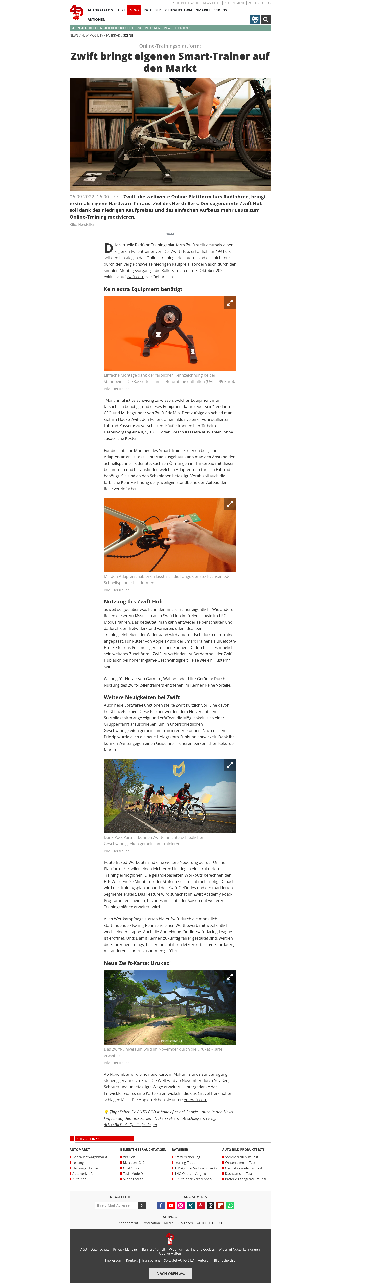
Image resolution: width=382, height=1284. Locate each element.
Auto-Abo (79, 1179)
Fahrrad (113, 35)
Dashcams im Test (238, 1174)
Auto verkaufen (83, 1174)
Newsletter (211, 3)
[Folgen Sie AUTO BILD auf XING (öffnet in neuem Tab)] (191, 1205)
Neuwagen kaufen (85, 1168)
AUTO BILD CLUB (259, 3)
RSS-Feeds (185, 1223)
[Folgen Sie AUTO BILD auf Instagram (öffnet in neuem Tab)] (181, 1205)
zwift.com (135, 276)
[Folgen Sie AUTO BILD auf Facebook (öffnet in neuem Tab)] (161, 1205)
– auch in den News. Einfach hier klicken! (131, 28)
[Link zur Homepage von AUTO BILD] (76, 14)
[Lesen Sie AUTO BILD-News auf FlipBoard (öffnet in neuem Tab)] (220, 1205)
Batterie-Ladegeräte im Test (245, 1179)
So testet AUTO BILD (179, 1260)
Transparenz (150, 1260)
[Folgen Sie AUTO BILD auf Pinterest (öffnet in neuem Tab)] (201, 1205)
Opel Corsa (131, 1168)
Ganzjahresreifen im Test (243, 1168)
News (74, 35)
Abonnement (234, 3)
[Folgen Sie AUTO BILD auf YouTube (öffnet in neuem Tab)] (171, 1205)
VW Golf (129, 1157)
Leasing (78, 1163)
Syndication (151, 1223)
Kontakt (132, 1260)
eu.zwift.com (195, 1099)
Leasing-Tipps (185, 1163)
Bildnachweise (224, 1260)
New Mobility (92, 35)
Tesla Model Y (133, 1174)
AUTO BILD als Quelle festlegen (130, 1124)
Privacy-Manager (125, 1249)
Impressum (113, 1260)
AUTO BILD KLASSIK (186, 3)
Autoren (204, 1260)
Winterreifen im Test (240, 1163)
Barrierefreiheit (153, 1249)
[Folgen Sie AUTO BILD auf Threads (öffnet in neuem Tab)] (210, 1205)
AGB (83, 1249)
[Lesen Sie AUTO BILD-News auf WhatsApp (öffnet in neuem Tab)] (230, 1205)
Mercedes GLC (133, 1163)
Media (168, 1223)
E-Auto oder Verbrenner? (193, 1179)
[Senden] (142, 1205)
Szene (128, 35)
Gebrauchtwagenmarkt (89, 1157)
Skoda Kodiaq (133, 1179)
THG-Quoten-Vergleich (192, 1174)
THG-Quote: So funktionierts (196, 1168)
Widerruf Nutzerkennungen (239, 1249)
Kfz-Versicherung (187, 1157)
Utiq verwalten (170, 1253)
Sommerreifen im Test (241, 1157)
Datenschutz (100, 1249)
